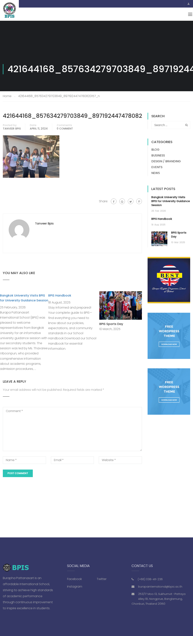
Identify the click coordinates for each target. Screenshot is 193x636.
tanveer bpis (12, 128)
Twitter (101, 579)
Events (156, 167)
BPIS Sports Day (111, 324)
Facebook (74, 579)
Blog (155, 149)
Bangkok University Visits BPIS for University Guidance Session (170, 201)
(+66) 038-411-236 (150, 579)
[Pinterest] (139, 201)
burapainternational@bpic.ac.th (160, 586)
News (155, 173)
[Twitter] (130, 201)
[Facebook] (113, 201)
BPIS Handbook (59, 295)
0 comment (65, 128)
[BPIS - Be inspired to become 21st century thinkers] (9, 10)
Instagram (74, 586)
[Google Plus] (122, 201)
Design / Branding (166, 161)
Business (158, 155)
